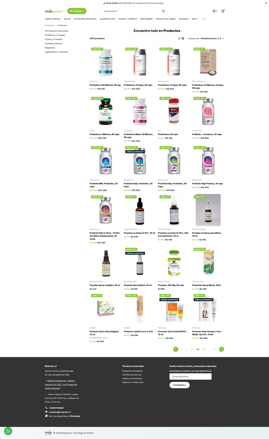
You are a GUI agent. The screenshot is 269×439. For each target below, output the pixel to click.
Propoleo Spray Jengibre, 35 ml (105, 285)
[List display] (183, 38)
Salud (67, 19)
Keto (194, 19)
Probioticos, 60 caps (168, 134)
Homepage (49, 25)
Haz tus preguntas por (64, 416)
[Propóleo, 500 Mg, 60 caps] (174, 262)
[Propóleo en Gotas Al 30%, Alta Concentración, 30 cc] (174, 210)
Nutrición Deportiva (85, 19)
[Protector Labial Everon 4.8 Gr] (140, 309)
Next (221, 349)
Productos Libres (166, 19)
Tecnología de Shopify (83, 433)
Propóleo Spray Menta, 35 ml (138, 285)
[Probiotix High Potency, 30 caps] (208, 161)
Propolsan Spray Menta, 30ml (206, 285)
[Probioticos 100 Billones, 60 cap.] (106, 62)
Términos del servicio (132, 374)
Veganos (184, 19)
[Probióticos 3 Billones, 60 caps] (106, 111)
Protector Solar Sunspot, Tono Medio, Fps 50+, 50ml (206, 333)
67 (192, 349)
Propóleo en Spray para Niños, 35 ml (207, 234)
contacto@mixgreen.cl (60, 412)
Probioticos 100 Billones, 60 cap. (105, 85)
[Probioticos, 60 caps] (174, 111)
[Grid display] (179, 38)
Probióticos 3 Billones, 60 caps (104, 134)
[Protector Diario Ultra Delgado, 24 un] (106, 309)
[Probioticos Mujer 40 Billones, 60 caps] (140, 111)
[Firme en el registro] (215, 11)
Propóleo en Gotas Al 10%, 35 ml (139, 233)
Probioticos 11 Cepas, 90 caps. (172, 85)
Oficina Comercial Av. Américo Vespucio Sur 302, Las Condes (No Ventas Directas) (61, 384)
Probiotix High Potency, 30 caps (207, 183)
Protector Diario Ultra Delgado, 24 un (104, 333)
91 (215, 349)
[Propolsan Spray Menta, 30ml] (208, 262)
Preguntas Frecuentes (132, 371)
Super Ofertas (53, 19)
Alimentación (107, 19)
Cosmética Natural (53, 43)
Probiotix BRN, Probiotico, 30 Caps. (104, 185)
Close (266, 3)
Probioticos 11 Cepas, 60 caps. (138, 85)
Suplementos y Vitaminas (56, 52)
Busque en (163, 11)
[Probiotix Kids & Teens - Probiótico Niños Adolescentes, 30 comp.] (106, 210)
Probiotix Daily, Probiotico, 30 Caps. (138, 185)
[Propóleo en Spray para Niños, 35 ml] (208, 210)
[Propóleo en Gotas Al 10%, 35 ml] (140, 210)
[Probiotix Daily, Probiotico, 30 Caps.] (140, 161)
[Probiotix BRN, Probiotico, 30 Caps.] (106, 161)
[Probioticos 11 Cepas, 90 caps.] (174, 62)
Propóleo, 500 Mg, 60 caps (171, 285)
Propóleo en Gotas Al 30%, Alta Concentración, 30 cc (173, 234)
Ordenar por (194, 38)
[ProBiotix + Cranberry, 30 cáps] (208, 111)
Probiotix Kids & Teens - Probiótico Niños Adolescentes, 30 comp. (105, 236)
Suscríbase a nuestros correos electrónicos (190, 371)
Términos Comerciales (133, 366)
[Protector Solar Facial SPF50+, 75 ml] (174, 309)
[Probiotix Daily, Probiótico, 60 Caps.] (174, 161)
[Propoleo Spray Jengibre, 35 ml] (106, 262)
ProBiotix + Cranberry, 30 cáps (207, 134)
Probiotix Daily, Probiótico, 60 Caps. (172, 185)
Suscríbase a (179, 385)
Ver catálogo (76, 11)
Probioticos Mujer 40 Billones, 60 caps (138, 135)
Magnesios (50, 47)
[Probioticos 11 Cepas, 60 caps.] (140, 62)
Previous (175, 349)
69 (204, 349)
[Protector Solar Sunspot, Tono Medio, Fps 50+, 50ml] (208, 309)
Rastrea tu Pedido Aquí (132, 382)
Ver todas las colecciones (56, 31)
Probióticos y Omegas (55, 35)
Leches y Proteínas (53, 39)
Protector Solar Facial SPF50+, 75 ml (172, 333)
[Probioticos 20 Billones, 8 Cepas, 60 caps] (208, 62)
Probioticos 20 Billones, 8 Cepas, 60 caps (208, 86)
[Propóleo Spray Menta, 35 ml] (140, 262)
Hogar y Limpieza (127, 19)
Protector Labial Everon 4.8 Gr (138, 331)
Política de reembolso (132, 378)
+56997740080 (56, 408)
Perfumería (146, 19)
